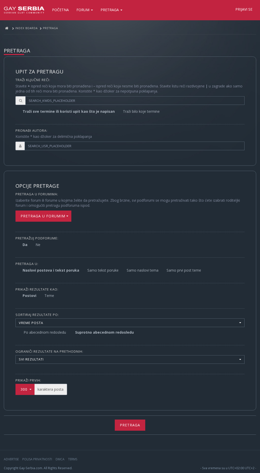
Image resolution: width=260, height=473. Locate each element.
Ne (38, 244)
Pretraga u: (26, 263)
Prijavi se (243, 9)
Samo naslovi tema (142, 270)
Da (25, 244)
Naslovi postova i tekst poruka (51, 270)
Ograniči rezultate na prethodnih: (49, 351)
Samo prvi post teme (184, 270)
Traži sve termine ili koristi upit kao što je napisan (69, 111)
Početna (60, 9)
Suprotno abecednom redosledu (104, 332)
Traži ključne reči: (32, 80)
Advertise (11, 459)
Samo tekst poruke (103, 270)
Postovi (29, 295)
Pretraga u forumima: (36, 194)
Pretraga (110, 9)
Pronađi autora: (31, 130)
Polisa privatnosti (37, 459)
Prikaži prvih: (28, 380)
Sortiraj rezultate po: (37, 314)
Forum (83, 9)
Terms (72, 459)
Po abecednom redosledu (45, 332)
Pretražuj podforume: (36, 238)
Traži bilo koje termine (141, 111)
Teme (49, 295)
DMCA (60, 459)
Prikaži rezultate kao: (36, 289)
